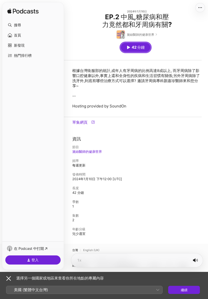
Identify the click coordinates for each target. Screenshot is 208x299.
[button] (33, 25)
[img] (23, 11)
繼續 (184, 290)
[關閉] (8, 278)
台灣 (75, 250)
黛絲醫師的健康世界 (87, 152)
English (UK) (91, 250)
